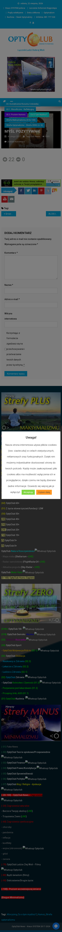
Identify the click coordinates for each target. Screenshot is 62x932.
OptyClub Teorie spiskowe (20, 752)
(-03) (3, 762)
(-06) (3, 779)
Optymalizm (49, 13)
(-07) (3, 784)
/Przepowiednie (42, 752)
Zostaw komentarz (16, 141)
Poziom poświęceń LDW (19, 452)
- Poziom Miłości (12, 457)
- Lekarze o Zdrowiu (12, 666)
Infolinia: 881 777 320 (45, 17)
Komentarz (11, 253)
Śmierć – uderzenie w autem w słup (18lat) (10, 214)
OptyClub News (33, 136)
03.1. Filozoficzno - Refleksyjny (20, 109)
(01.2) (35, 688)
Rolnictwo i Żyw (14, 682)
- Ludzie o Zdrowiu (11, 672)
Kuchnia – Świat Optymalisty (19, 17)
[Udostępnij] (21, 191)
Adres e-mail (12, 299)
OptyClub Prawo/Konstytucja (21, 768)
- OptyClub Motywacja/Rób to (16, 650)
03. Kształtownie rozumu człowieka (22, 104)
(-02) (3, 752)
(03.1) (34, 650)
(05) (3, 639)
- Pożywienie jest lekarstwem (16, 688)
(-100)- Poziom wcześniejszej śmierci (21, 889)
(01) (3, 698)
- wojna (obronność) (12, 848)
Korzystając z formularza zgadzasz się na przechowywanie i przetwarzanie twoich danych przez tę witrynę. (16, 349)
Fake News (12, 746)
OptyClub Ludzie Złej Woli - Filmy (23, 864)
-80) (4, 875)
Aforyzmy (12, 914)
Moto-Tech (12, 572)
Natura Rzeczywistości (18, 551)
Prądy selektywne (15, 13)
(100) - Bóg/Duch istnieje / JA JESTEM (21, 446)
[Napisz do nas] (11, 199)
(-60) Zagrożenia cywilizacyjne (17, 821)
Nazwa (8, 285)
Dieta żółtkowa (33, 13)
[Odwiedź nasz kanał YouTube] (4, 199)
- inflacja (5, 837)
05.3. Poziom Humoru (15, 114)
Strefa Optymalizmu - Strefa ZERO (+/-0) (24, 125)
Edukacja (15, 656)
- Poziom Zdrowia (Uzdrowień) (19, 468)
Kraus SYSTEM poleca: (15, 8)
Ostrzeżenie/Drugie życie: (20, 880)
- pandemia (7, 832)
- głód (4, 853)
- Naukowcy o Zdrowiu (12, 661)
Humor (41, 914)
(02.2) (26, 666)
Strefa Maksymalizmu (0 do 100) (20, 120)
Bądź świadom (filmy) (17, 875)
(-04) (3, 768)
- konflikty (6, 843)
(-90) (3, 880)
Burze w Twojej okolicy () (18, 811)
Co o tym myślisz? (39, 114)
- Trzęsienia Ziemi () (14, 816)
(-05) (4, 773)
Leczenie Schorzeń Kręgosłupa (43, 8)
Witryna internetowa (10, 316)
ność (31, 682)
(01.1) (26, 693)
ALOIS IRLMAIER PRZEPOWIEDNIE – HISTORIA (54, 214)
